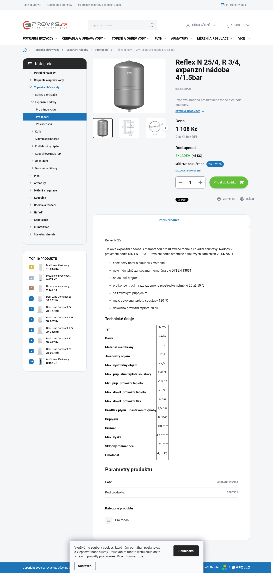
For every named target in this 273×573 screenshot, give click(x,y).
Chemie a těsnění (45, 205)
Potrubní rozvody (45, 72)
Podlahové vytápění (47, 146)
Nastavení (85, 566)
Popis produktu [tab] (169, 220)
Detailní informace (187, 111)
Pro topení (42, 117)
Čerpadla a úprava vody (49, 80)
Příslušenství (44, 124)
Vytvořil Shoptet (209, 567)
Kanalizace (41, 219)
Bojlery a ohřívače (46, 94)
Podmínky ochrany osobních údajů (99, 4)
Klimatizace (41, 227)
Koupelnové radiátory (48, 153)
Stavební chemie (44, 234)
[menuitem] (40, 39)
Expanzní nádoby (45, 102)
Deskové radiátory (46, 168)
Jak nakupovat (32, 4)
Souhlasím (186, 551)
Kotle (38, 131)
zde (140, 556)
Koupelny (40, 197)
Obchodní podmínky (59, 4)
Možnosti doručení (188, 170)
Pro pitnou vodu (46, 109)
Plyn (37, 175)
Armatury (40, 183)
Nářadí (38, 212)
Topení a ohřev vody (46, 87)
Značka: (183, 89)
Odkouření (41, 160)
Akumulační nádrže (47, 139)
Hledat (152, 25)
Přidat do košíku (225, 182)
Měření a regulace (45, 190)
